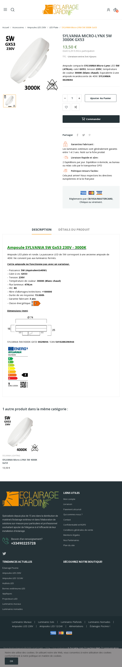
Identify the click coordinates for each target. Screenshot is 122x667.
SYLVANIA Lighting (11, 456)
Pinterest (90, 135)
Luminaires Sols (46, 622)
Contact (67, 519)
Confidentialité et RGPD (74, 524)
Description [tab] (41, 229)
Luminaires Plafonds (71, 622)
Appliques (7, 593)
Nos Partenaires (71, 540)
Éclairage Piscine (10, 567)
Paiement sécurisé (72, 509)
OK (11, 661)
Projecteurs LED (9, 598)
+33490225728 (23, 543)
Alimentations (76, 626)
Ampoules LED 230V (11, 573)
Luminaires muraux (11, 603)
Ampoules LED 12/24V (12, 578)
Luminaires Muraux (21, 622)
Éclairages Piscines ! (100, 626)
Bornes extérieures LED (13, 588)
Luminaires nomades (12, 609)
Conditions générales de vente (78, 530)
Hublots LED (8, 583)
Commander (93, 119)
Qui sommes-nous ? (72, 514)
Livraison (67, 504)
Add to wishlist (66, 107)
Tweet (84, 135)
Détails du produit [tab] (74, 229)
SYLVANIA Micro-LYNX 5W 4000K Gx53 (19, 461)
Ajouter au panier (100, 98)
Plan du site (69, 545)
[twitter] (4, 554)
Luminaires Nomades (99, 622)
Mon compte (69, 499)
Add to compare (75, 107)
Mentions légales (71, 535)
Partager (78, 135)
